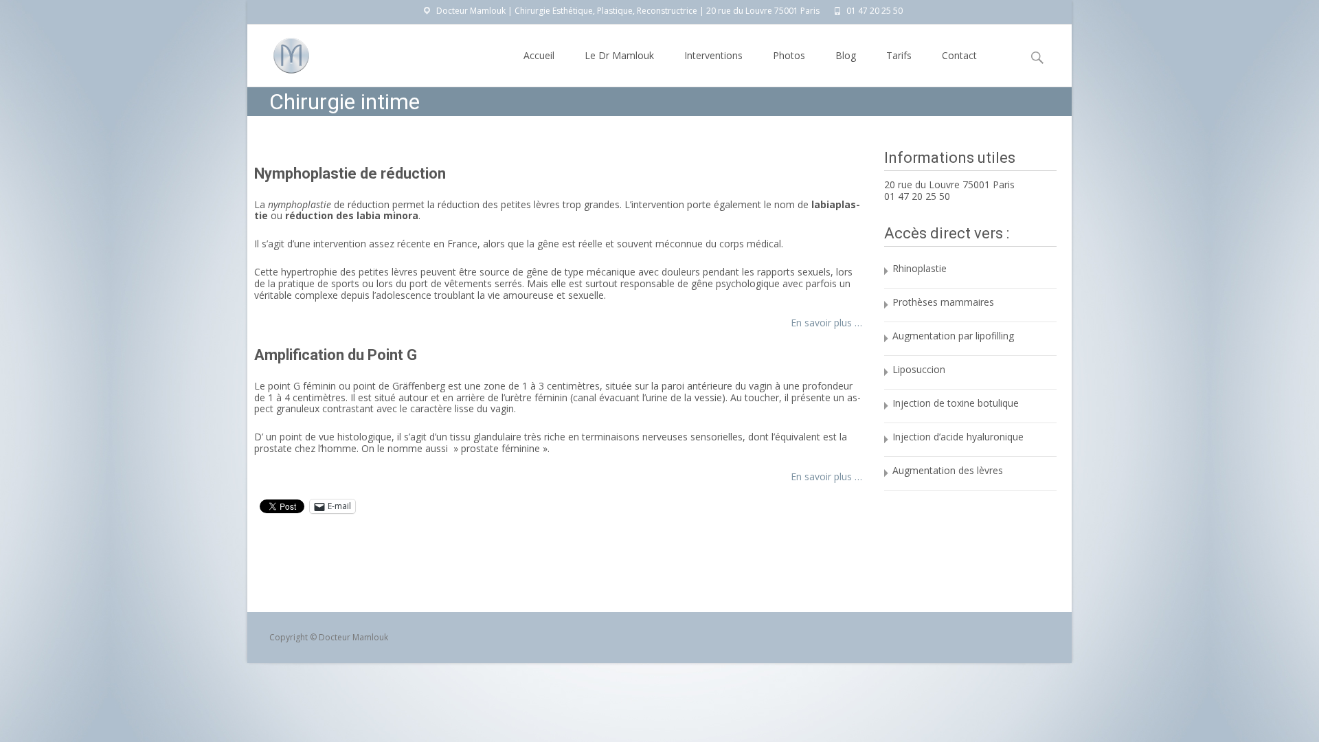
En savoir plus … (826, 322)
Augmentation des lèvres (947, 470)
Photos (789, 55)
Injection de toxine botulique (955, 402)
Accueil (538, 55)
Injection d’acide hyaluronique (958, 436)
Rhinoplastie (919, 268)
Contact (959, 55)
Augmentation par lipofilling (953, 335)
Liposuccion (918, 369)
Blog (845, 55)
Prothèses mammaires (943, 301)
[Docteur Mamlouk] (280, 52)
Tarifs (899, 55)
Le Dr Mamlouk (619, 55)
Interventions (713, 55)
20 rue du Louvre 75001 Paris (949, 184)
